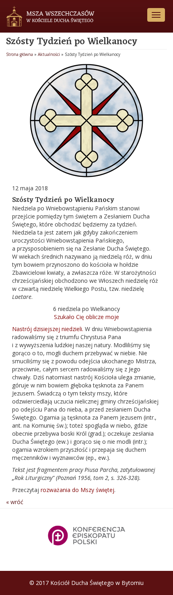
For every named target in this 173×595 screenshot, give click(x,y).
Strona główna (19, 54)
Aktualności (49, 54)
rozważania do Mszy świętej (77, 490)
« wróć (14, 502)
